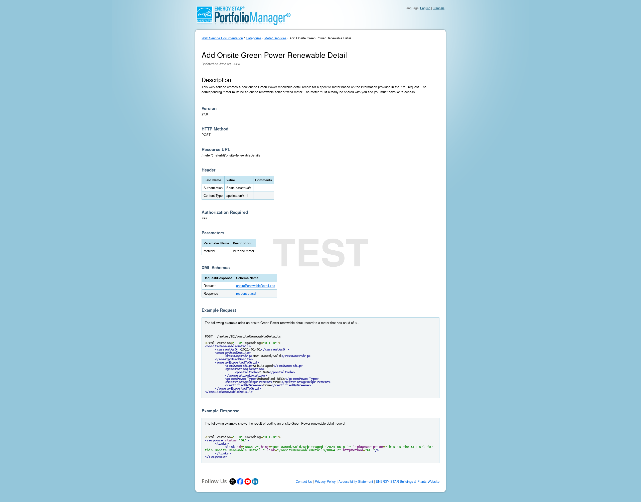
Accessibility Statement (356, 481)
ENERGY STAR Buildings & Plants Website (407, 481)
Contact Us (304, 481)
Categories (253, 38)
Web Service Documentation (222, 38)
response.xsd (246, 293)
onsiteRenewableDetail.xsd (255, 285)
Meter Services (275, 38)
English (425, 8)
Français (438, 8)
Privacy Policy (325, 481)
